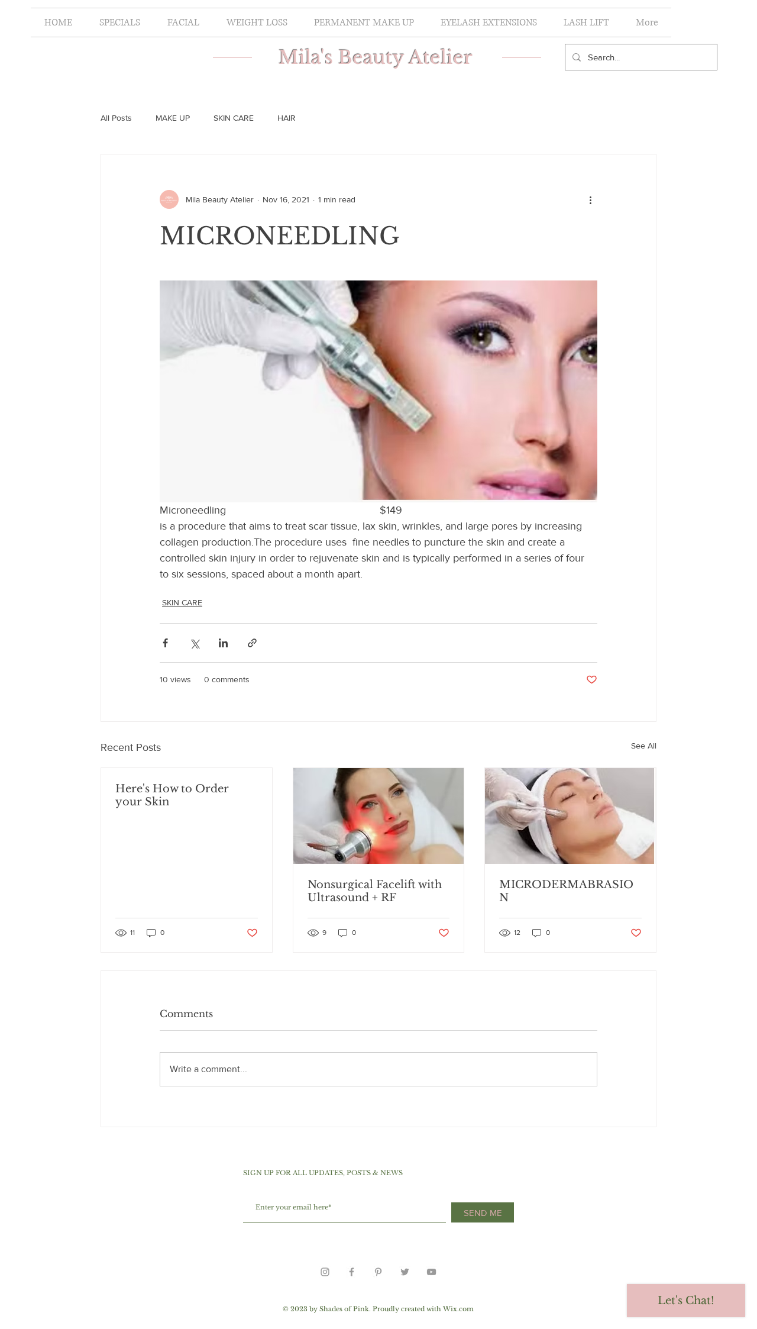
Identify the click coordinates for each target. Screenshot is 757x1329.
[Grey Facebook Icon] (351, 1272)
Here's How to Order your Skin (172, 795)
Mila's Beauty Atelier (378, 57)
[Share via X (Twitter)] (194, 643)
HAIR (286, 117)
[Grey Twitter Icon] (404, 1272)
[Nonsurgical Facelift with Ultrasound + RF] (378, 816)
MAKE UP (173, 117)
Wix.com (458, 1309)
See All (643, 745)
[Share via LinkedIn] (223, 643)
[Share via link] (252, 643)
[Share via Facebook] (165, 643)
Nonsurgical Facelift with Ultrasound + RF (375, 891)
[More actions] (590, 199)
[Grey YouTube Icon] (431, 1272)
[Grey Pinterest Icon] (378, 1272)
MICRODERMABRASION (566, 891)
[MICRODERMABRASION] (570, 816)
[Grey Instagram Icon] (325, 1272)
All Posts (116, 117)
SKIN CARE (233, 117)
